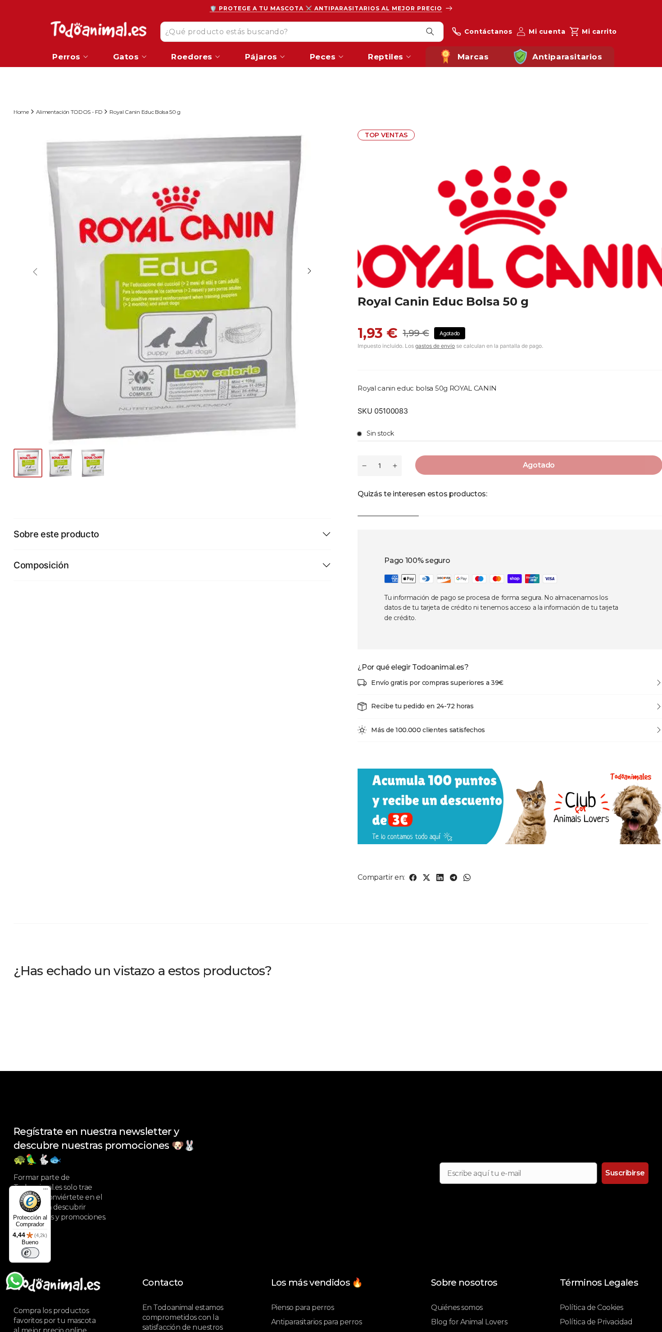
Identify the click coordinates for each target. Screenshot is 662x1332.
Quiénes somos (457, 1307)
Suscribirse (625, 1173)
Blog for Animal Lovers (469, 1322)
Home (21, 111)
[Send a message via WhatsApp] (15, 1281)
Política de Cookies (591, 1307)
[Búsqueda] (430, 31)
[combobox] (302, 31)
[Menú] (45, 1191)
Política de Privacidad (596, 1322)
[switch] (30, 1252)
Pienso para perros (302, 1307)
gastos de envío (435, 345)
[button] (309, 272)
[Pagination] (29, 463)
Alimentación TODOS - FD (69, 111)
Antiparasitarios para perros (316, 1322)
